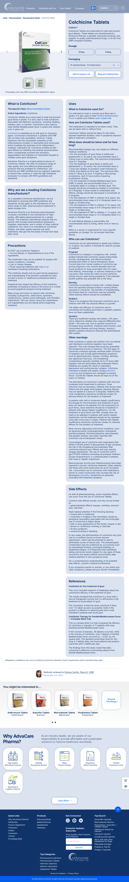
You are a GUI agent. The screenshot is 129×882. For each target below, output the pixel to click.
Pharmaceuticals (44, 819)
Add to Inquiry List (81, 74)
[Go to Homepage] (13, 7)
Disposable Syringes (102, 844)
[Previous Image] (7, 52)
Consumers (13, 833)
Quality (11, 830)
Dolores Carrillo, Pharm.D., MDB (79, 672)
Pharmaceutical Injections (50, 858)
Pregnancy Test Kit (102, 847)
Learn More (65, 800)
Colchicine (13, 133)
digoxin (42, 266)
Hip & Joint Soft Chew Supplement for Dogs (103, 840)
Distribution (13, 822)
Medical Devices (44, 822)
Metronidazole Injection (104, 822)
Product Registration (16, 825)
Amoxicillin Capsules (102, 819)
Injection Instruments (48, 866)
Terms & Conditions (58, 873)
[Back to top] (118, 810)
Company (79, 8)
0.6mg (108, 52)
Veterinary (41, 828)
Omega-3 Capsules (102, 850)
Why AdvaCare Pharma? (18, 819)
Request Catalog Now (108, 74)
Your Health (65, 8)
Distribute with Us (47, 8)
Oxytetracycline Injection (104, 837)
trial (91, 623)
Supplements (42, 825)
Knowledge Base (15, 839)
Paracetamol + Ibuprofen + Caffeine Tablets (105, 826)
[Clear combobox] (113, 65)
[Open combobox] (95, 65)
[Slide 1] (52, 722)
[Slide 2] (55, 722)
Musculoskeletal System (38, 109)
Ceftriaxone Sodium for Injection (104, 830)
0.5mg (81, 52)
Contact (11, 836)
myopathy (84, 475)
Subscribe (79, 848)
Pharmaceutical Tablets (49, 861)
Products (30, 8)
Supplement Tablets (48, 869)
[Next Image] (61, 52)
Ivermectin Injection (102, 834)
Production (12, 828)
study (75, 590)
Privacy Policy (73, 873)
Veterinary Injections (48, 863)
